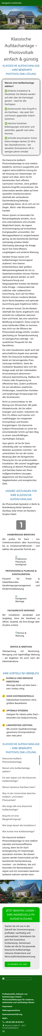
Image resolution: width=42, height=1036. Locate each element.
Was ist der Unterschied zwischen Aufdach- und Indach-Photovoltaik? (19, 796)
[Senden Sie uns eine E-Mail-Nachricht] (3, 1031)
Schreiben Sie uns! (17, 964)
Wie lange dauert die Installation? (19, 825)
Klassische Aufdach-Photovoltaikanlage (12, 760)
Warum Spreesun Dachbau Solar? (18, 787)
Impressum (7, 1006)
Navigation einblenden (12, 3)
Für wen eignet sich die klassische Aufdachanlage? (19, 779)
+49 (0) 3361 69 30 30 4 (14, 1022)
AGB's (4, 1018)
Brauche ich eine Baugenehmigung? (11, 817)
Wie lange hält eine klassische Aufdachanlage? (17, 808)
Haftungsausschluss (11, 1010)
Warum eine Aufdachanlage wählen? (16, 770)
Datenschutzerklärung (12, 1014)
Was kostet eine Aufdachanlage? (18, 831)
